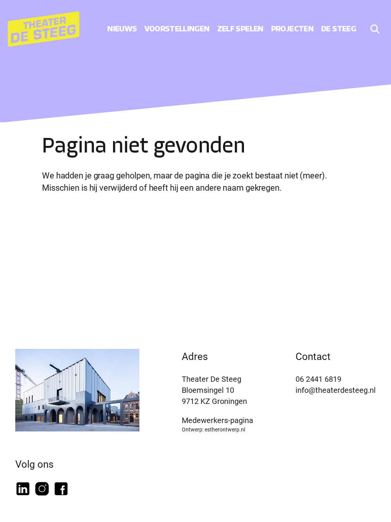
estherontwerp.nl (225, 429)
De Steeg (338, 28)
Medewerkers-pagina (217, 420)
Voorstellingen (176, 28)
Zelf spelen (240, 28)
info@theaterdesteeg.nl (336, 390)
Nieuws (122, 28)
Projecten (292, 28)
